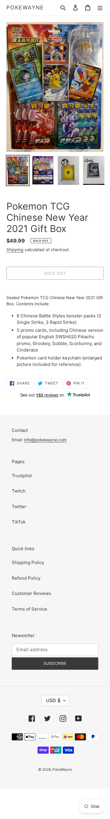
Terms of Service (29, 609)
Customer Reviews (31, 593)
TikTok (19, 522)
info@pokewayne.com (45, 439)
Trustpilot (22, 475)
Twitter (19, 506)
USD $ (53, 700)
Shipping (14, 249)
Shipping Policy (28, 562)
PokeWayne (25, 7)
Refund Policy (26, 578)
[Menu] (100, 7)
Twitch (19, 491)
